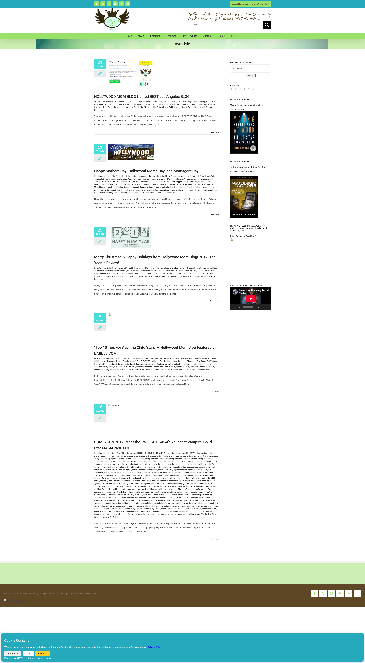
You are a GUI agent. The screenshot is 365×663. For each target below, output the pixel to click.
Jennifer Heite (105, 273)
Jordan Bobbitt (128, 273)
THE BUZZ (181, 101)
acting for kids (212, 464)
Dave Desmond (179, 361)
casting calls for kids (132, 481)
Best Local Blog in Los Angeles (117, 104)
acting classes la (162, 464)
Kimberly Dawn (120, 367)
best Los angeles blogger (158, 104)
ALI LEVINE (211, 101)
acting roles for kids (114, 470)
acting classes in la (147, 464)
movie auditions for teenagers (145, 506)
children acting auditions (144, 483)
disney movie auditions (145, 489)
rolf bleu (198, 187)
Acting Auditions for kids (208, 458)
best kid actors (201, 478)
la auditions (193, 497)
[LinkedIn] (253, 89)
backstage (156, 179)
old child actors (118, 508)
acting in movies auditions (104, 467)
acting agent (144, 456)
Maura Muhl (170, 367)
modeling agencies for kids (146, 500)
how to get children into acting (175, 492)
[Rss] (244, 89)
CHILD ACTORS (169, 101)
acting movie (210, 467)
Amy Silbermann (187, 358)
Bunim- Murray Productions (172, 179)
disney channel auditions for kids (140, 271)
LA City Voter (146, 107)
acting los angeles (173, 467)
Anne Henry (99, 104)
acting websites (138, 470)
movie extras (179, 506)
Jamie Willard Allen (165, 364)
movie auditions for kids (122, 506)
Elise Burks (201, 361)
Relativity (191, 187)
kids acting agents (109, 497)
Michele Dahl (209, 184)
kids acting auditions (126, 497)
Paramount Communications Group (144, 187)
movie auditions (211, 503)
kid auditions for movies (180, 495)
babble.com (98, 361)
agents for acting (195, 470)
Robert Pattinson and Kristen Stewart (109, 511)
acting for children (198, 464)
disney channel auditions (193, 486)
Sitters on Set (110, 190)
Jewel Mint (116, 273)
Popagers (182, 187)
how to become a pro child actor (143, 364)
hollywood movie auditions (151, 492)
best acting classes (168, 478)
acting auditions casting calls (156, 458)
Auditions (147, 472)
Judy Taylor (139, 273)
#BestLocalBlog (199, 101)
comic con (194, 483)
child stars (193, 181)
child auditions (190, 481)
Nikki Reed (98, 508)
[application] (250, 298)
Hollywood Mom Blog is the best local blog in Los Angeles (117, 107)
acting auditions (138, 458)
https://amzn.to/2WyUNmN (243, 236)
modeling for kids (136, 503)
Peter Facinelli (183, 508)
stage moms (146, 190)
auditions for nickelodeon (168, 475)
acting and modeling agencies (106, 458)
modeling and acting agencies (187, 500)
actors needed (151, 470)
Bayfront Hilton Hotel (111, 478)
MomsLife (98, 187)
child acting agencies (159, 481)
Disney (201, 181)
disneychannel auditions (164, 271)
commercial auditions (102, 486)
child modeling (203, 481)
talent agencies (166, 511)
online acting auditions (134, 508)
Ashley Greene (208, 470)
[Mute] (262, 307)
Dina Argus (191, 361)
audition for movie (101, 472)
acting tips (127, 470)
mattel (184, 184)
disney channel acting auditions (169, 486)
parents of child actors (169, 187)
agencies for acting (165, 470)
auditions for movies (149, 475)
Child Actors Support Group (177, 181)
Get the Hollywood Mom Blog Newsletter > (250, 4)
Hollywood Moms (141, 184)
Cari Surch (188, 179)
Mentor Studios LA (195, 184)
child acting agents (176, 481)
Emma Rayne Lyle (199, 489)
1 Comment (118, 517)
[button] (232, 36)
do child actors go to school (166, 489)
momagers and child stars (198, 273)
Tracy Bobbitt (193, 276)
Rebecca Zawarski (117, 369)
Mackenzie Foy (113, 500)
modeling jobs (149, 503)
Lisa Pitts (157, 107)
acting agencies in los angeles (114, 456)
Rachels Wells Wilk (206, 367)
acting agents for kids (170, 456)
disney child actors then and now (122, 489)
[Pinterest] (248, 89)
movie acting (180, 503)
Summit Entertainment (149, 511)
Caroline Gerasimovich (203, 179)
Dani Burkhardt (166, 361)
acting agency (132, 456)
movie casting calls (165, 506)
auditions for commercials (162, 472)
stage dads (135, 190)
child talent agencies (125, 483)
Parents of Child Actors (166, 176)
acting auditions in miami (126, 461)
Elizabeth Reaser (185, 489)
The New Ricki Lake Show (176, 276)
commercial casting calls (146, 486)
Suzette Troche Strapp (173, 369)
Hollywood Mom (103, 176)
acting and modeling (209, 456)
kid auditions (148, 495)
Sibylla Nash (99, 190)
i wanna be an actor (196, 492)
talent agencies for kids (182, 511)
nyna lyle (177, 107)
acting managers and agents (192, 467)
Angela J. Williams (119, 179)
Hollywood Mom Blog (183, 271)
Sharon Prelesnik (132, 369)
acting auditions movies (146, 461)
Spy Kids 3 (125, 190)
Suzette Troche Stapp (190, 107)
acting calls (178, 461)
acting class (188, 461)
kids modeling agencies (165, 497)
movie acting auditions (195, 503)
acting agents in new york (190, 456)
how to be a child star (120, 364)
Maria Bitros (159, 367)
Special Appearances (176, 453)
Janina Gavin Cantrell (182, 364)
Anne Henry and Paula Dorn (139, 179)
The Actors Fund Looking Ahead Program (186, 190)
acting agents (155, 456)
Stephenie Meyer (132, 511)
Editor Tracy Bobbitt (105, 101)
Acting (204, 453)
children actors (120, 271)
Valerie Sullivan (206, 107)
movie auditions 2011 (103, 506)
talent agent (210, 511)
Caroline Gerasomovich (178, 104)
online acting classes (152, 508)
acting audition (125, 458)
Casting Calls (118, 481)
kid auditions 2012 (152, 273)
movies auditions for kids (208, 506)
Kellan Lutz (121, 495)
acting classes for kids (110, 464)
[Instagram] (240, 89)
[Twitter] (236, 89)
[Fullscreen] (267, 307)
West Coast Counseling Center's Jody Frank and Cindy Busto (119, 192)
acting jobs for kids (157, 467)
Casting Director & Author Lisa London (110, 181)
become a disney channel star (132, 478)
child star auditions (108, 483)
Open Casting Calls (169, 508)
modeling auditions (121, 503)
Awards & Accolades (154, 101)
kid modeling (195, 495)
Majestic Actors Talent (178, 273)
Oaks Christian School (120, 187)
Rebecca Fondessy (101, 369)
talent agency (198, 511)
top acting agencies (114, 514)
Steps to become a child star (151, 369)
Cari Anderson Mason (113, 361)
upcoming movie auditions (148, 514)
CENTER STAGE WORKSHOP (138, 181)
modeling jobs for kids (165, 503)
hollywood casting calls (130, 492)
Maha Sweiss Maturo (144, 367)
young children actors (191, 514)
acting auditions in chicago (104, 461)
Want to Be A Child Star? (164, 358)
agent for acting (180, 470)
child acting (146, 481)
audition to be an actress (132, 472)
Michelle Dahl (167, 107)
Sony (119, 190)
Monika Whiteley (183, 367)
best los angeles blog (138, 104)
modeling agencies (127, 500)
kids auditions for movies (145, 497)
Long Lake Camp (174, 184)
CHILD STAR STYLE (159, 453)
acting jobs (120, 467)
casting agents (106, 481)
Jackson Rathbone (108, 495)
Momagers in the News (146, 176)
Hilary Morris (209, 104)
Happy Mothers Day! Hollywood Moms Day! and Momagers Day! (147, 171)
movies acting (191, 506)
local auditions (205, 497)
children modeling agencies (178, 483)
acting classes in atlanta (129, 464)
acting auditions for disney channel (183, 458)
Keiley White (108, 367)
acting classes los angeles (180, 464)
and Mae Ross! (201, 358)
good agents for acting (111, 492)
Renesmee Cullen (209, 508)
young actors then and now (171, 514)
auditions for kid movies (115, 475)
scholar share (208, 187)
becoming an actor (152, 478)
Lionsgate (154, 184)
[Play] (234, 307)
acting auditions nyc (165, 461)
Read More (214, 132)
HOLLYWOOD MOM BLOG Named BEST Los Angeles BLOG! (142, 96)
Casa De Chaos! (129, 361)
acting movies (99, 470)
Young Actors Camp (153, 192)
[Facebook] (231, 89)
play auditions (195, 508)
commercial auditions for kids (124, 486)
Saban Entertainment (156, 276)
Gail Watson (212, 361)
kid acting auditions (134, 495)
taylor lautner (99, 514)
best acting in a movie (186, 478)
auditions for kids (133, 475)
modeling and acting (166, 500)
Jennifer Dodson (198, 364)
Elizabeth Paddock (195, 104)
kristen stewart (182, 497)
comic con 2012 (205, 483)
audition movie (116, 472)
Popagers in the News (186, 176)
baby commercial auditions (190, 475)
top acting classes (129, 514)
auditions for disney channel (185, 472)
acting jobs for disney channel (137, 467)
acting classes (199, 461)
